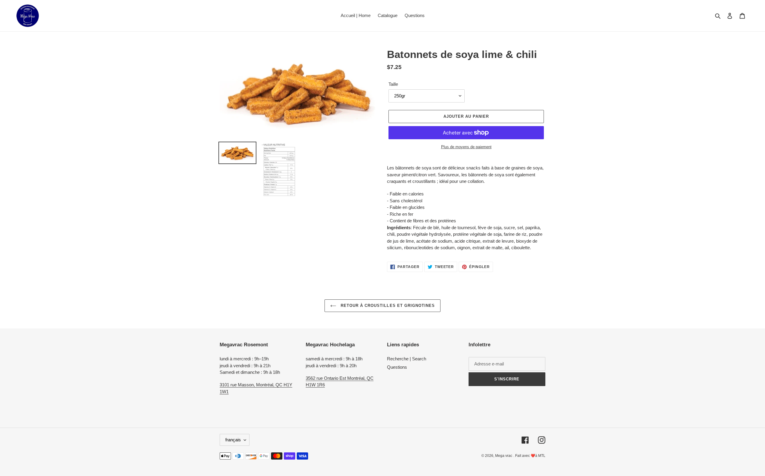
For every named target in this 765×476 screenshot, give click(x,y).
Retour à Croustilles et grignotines (387, 305)
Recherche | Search (406, 358)
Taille (393, 84)
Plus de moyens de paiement (466, 147)
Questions (397, 367)
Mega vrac (503, 456)
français (233, 439)
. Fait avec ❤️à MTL (529, 456)
